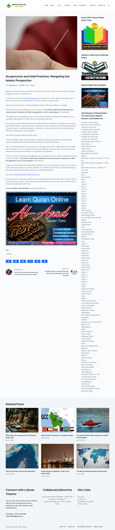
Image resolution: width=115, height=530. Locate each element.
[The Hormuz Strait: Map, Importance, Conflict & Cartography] (93, 420)
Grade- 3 (84, 274)
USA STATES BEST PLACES (90, 389)
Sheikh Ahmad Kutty (31, 98)
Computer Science (87, 213)
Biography (84, 172)
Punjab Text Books (87, 341)
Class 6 (83, 201)
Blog (59, 5)
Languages (85, 317)
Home (46, 5)
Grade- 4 (84, 277)
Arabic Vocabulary (87, 151)
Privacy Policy (82, 504)
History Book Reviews (88, 301)
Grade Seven (85, 258)
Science (84, 360)
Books (52, 5)
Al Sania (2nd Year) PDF (89, 139)
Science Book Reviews (89, 362)
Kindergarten (85, 312)
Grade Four (85, 253)
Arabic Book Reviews (88, 146)
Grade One (85, 255)
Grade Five (85, 251)
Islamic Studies (86, 308)
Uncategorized (86, 381)
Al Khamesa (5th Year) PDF (90, 129)
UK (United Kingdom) (88, 379)
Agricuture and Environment (90, 125)
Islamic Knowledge (87, 305)
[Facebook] (9, 261)
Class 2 (83, 191)
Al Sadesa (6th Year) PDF (90, 134)
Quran (83, 343)
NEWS (75, 5)
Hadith (83, 286)
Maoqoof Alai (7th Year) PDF (91, 322)
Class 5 (83, 198)
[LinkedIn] (23, 261)
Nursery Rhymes (86, 331)
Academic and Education (89, 122)
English (83, 220)
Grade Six (84, 260)
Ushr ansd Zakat (86, 391)
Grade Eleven (85, 248)
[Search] (108, 5)
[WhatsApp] (37, 261)
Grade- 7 (84, 284)
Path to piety (85, 334)
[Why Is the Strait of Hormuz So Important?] (22, 456)
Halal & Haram (86, 293)
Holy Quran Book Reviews (90, 303)
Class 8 (83, 206)
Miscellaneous (86, 327)
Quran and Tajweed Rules (89, 346)
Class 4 (83, 196)
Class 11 (84, 187)
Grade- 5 (84, 279)
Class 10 (84, 184)
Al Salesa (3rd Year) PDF (89, 137)
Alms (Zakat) (85, 144)
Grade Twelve (86, 267)
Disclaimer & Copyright (85, 501)
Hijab (83, 296)
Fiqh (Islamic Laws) (87, 239)
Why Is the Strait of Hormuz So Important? (20, 471)
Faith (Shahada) (86, 229)
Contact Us (101, 5)
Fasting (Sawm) (86, 234)
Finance (84, 236)
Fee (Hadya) (82, 5)
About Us (93, 5)
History (83, 298)
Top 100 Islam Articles (88, 377)
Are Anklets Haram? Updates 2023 (25, 135)
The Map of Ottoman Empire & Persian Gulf (92, 471)
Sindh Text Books (87, 365)
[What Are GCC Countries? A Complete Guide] (57, 420)
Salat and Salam (86, 358)
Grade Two (85, 270)
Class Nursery (86, 210)
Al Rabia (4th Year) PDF (89, 132)
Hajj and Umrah (86, 291)
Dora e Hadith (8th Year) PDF (91, 217)
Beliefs (83, 156)
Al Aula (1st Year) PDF (88, 127)
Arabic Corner (86, 148)
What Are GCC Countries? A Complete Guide (57, 435)
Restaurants (85, 353)
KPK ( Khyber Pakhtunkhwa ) (91, 315)
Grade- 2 (84, 272)
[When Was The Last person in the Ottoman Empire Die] (22, 420)
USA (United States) (88, 386)
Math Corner (85, 324)
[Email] (45, 261)
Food (83, 241)
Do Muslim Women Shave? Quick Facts (26, 174)
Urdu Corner (85, 384)
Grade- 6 (84, 282)
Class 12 (84, 189)
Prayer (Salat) (86, 339)
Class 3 (83, 194)
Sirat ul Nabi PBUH (87, 367)
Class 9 (83, 208)
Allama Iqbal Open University (91, 141)
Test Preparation (87, 372)
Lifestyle (84, 320)
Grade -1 (84, 244)
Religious (84, 348)
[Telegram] (30, 261)
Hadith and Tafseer (87, 289)
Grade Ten (84, 263)
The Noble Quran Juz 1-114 (90, 374)
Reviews (67, 5)
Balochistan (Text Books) (89, 153)
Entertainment (86, 225)
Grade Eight (85, 246)
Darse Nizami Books (88, 215)
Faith (83, 227)
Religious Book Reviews (89, 351)
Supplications (85, 370)
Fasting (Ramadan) (87, 232)
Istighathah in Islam (87, 310)
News (9, 254)
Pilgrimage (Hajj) (87, 336)
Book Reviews (86, 177)
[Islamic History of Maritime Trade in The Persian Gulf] (57, 456)
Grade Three (85, 265)
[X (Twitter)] (16, 261)
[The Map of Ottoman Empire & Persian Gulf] (93, 456)
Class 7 (83, 203)
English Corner (86, 222)
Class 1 (83, 182)
